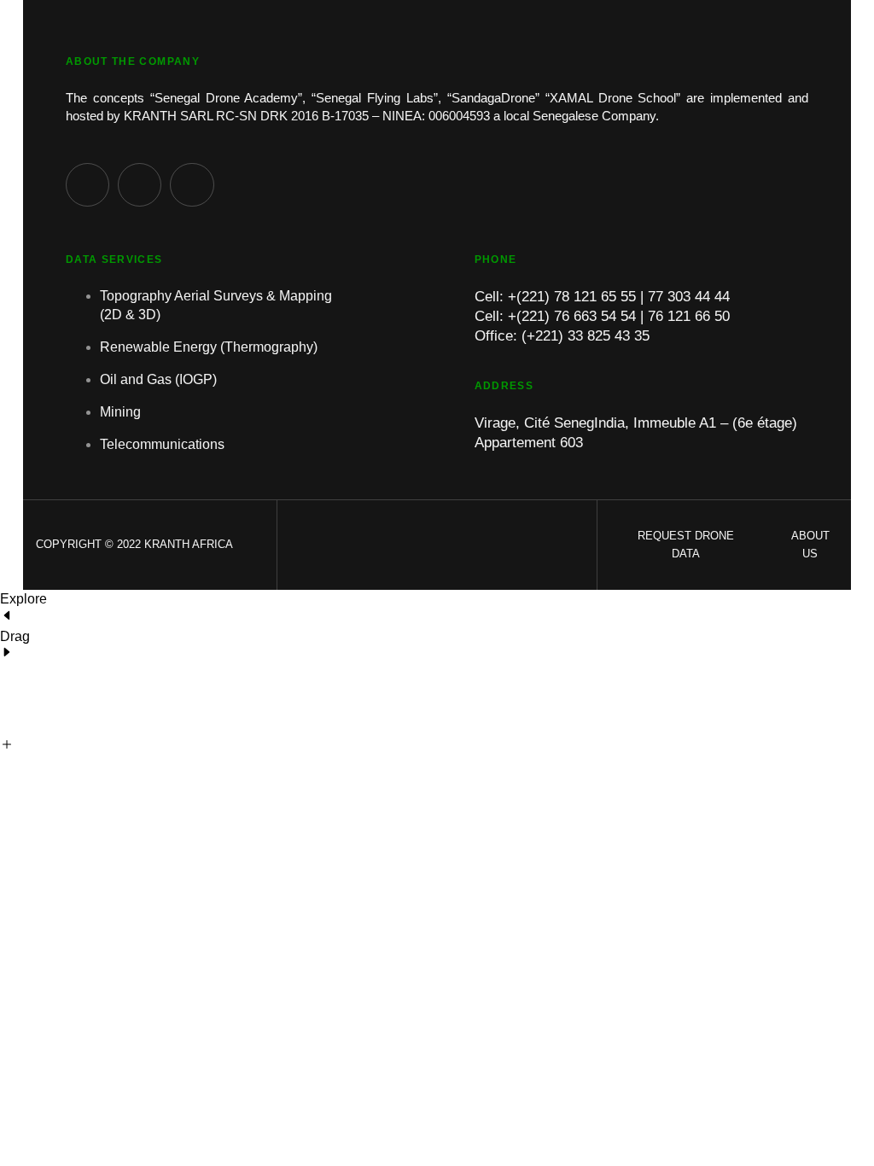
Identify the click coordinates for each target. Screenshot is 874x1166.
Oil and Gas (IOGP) (158, 379)
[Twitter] (139, 185)
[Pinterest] (87, 185)
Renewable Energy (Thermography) (209, 347)
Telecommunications (162, 444)
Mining (120, 412)
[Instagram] (191, 185)
